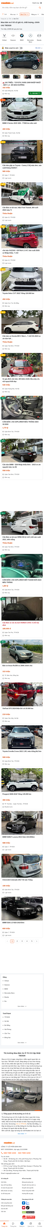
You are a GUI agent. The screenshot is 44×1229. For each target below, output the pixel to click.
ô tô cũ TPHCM (21, 1124)
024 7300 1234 (24, 1153)
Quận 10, (7, 217)
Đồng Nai (16, 675)
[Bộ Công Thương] (29, 1219)
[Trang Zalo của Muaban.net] (27, 1203)
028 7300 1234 (10, 1153)
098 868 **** (36, 93)
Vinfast (6, 981)
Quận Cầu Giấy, (9, 718)
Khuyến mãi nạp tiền (27, 1188)
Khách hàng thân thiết (28, 1190)
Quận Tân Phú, (9, 632)
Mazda (6, 997)
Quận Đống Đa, (9, 90)
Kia (5, 1001)
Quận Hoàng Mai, (10, 389)
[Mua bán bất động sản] (7, 3)
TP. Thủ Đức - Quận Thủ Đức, (14, 804)
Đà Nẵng (16, 303)
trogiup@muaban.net (12, 1173)
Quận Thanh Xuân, (10, 133)
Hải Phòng (7, 1029)
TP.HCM (12, 175)
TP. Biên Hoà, (9, 675)
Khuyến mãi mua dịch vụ (29, 1185)
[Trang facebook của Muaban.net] (23, 1203)
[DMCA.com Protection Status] (28, 1213)
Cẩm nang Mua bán (6, 1203)
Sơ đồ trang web (5, 1193)
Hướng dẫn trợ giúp (27, 1193)
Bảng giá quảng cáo (27, 1182)
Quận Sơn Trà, (9, 303)
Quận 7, (7, 175)
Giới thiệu (3, 1182)
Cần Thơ (7, 1033)
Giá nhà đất (4, 1208)
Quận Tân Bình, (9, 346)
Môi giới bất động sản (7, 1206)
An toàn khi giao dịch (7, 1188)
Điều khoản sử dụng (6, 1190)
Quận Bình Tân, (9, 431)
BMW (6, 989)
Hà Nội (16, 90)
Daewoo (7, 985)
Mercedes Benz (9, 993)
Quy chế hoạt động (6, 1185)
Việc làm (3, 1211)
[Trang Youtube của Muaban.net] (23, 1208)
